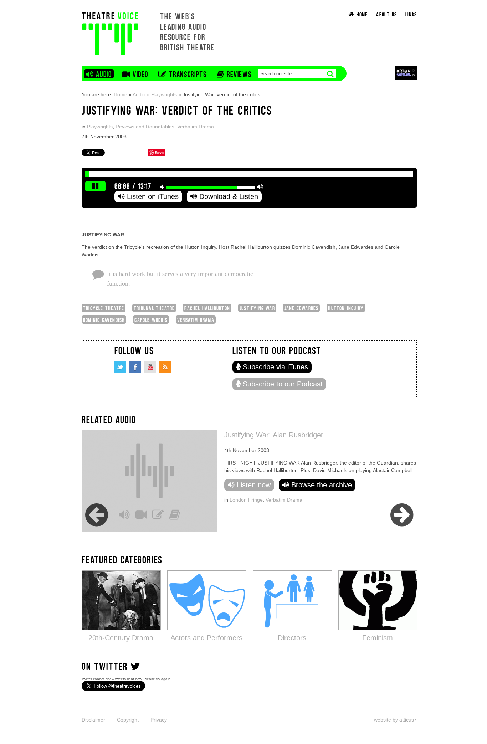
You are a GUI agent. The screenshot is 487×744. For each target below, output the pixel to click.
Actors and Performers (206, 638)
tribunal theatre (154, 307)
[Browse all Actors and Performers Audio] (206, 600)
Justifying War (257, 307)
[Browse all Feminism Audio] (377, 600)
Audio (139, 94)
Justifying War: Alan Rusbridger (129, 435)
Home (120, 94)
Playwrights (164, 94)
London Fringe (101, 500)
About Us (386, 14)
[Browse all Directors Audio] (292, 600)
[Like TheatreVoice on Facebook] (135, 367)
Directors (292, 638)
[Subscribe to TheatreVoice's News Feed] (165, 367)
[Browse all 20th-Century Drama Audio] (121, 600)
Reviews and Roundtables (145, 126)
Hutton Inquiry (346, 307)
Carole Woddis (151, 319)
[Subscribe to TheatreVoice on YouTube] (150, 367)
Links (411, 14)
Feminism (377, 638)
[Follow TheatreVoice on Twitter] (120, 367)
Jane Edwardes (301, 307)
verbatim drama (195, 319)
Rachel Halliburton (207, 307)
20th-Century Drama (120, 638)
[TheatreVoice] (110, 33)
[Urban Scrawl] (406, 73)
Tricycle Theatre (103, 307)
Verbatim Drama (195, 126)
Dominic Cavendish (104, 319)
